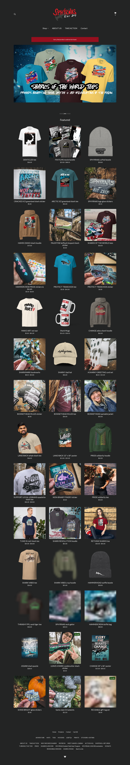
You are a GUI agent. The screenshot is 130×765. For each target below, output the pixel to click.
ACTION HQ (89, 743)
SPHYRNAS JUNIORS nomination (92, 746)
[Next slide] (113, 77)
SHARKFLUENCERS (47, 746)
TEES (54, 737)
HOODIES (61, 737)
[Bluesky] (65, 756)
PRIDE (37, 746)
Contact (84, 28)
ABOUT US (56, 28)
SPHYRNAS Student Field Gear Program (68, 746)
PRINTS (76, 737)
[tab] (60, 113)
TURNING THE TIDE (26, 746)
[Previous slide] (16, 77)
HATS (48, 737)
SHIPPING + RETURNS (102, 743)
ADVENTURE (40, 737)
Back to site (79, 749)
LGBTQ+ (69, 737)
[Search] (14, 14)
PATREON (62, 743)
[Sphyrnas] (65, 14)
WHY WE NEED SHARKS (49, 743)
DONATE (108, 746)
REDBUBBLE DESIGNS (54, 749)
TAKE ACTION (71, 28)
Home (54, 732)
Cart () (75, 732)
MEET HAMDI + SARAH (75, 743)
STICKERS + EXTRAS (87, 737)
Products (61, 732)
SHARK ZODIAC (68, 749)
